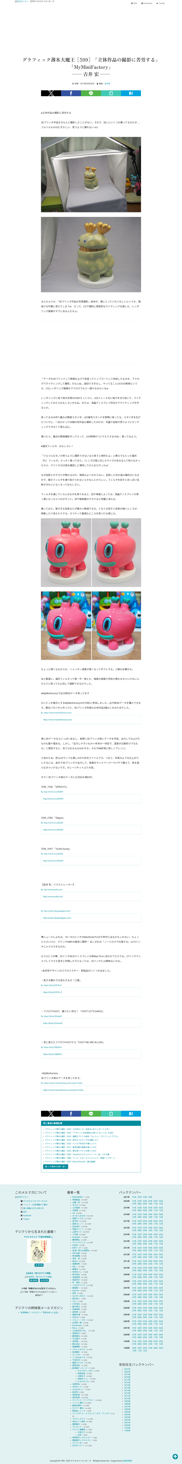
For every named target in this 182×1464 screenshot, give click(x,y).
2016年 (127, 1382)
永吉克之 (76, 1226)
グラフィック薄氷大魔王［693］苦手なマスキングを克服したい (72, 1140)
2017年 (127, 1380)
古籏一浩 (76, 1202)
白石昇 (75, 1245)
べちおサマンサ (78, 1285)
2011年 (127, 1396)
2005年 (127, 1412)
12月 (161, 1204)
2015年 (127, 1385)
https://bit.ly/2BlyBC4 (53, 1047)
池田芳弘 (76, 1384)
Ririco (74, 1328)
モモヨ (75, 1205)
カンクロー (77, 1355)
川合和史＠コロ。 (79, 1331)
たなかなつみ (83, 1381)
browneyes (77, 1325)
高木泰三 (76, 1299)
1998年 (127, 1431)
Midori (75, 1261)
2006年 (127, 1409)
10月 (150, 1204)
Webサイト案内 (78, 1421)
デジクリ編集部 (78, 1429)
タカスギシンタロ (85, 1371)
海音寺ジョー (83, 1379)
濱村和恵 (76, 1397)
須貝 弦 (76, 1258)
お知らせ (81, 1432)
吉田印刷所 (127, 1461)
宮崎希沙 (76, 1333)
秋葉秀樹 (76, 1309)
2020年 (127, 1372)
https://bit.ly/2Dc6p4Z (53, 1016)
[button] (51, 93)
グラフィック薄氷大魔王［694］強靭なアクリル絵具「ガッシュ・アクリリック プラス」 (82, 1136)
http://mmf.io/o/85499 (53, 792)
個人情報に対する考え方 (33, 1208)
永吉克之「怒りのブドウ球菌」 (39, 1273)
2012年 (127, 1393)
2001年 (127, 1423)
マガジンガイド (78, 1419)
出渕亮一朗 (77, 1323)
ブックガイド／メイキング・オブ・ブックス (91, 1413)
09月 (145, 1204)
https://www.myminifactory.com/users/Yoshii (63, 1083)
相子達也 (76, 1274)
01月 (134, 1197)
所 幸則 (76, 1283)
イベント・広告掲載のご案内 (35, 1205)
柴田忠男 (76, 1395)
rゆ (73, 1213)
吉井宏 (75, 1221)
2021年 (127, 1369)
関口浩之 (76, 1344)
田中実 (75, 1392)
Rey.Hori (75, 1291)
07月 (134, 1204)
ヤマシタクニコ (78, 1242)
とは (35, 1201)
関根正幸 (76, 1365)
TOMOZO (76, 1360)
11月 (156, 1204)
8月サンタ (76, 1248)
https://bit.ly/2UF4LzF (53, 985)
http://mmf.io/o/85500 (53, 823)
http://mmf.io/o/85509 (53, 854)
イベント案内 (78, 1403)
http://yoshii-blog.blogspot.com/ (57, 911)
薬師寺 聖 (76, 1315)
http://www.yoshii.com (53, 890)
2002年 (127, 1420)
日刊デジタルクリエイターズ (42, 1)
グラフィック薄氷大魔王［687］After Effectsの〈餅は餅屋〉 (71, 1162)
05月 (156, 1201)
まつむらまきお (78, 1216)
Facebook (147, 3)
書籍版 (34, 1280)
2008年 (127, 1404)
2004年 (127, 1414)
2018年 (127, 1377)
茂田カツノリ (78, 1229)
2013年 (127, 1390)
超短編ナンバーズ (79, 1368)
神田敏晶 (76, 1200)
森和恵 (75, 1312)
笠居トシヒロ (78, 1218)
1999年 (127, 1428)
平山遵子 (76, 1339)
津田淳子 (76, 1280)
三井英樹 (76, 1208)
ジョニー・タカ (78, 1320)
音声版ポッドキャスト (81, 1437)
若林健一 (76, 1341)
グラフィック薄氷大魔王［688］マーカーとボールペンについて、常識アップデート (80, 1158)
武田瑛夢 (76, 1277)
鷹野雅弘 (76, 1240)
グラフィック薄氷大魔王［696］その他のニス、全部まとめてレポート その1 (77, 1129)
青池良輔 (76, 1256)
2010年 (127, 1398)
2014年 (127, 1388)
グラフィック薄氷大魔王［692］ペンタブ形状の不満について (71, 1144)
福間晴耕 (76, 1347)
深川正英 (76, 1253)
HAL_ (74, 1266)
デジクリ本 (77, 1443)
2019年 (127, 1374)
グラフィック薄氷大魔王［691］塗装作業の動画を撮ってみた (71, 1147)
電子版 (40, 1265)
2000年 (127, 1425)
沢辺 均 (75, 1317)
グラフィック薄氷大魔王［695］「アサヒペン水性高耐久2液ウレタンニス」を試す (79, 1133)
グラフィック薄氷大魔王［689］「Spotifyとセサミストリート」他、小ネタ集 (77, 1154)
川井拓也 (76, 1304)
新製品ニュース (78, 1411)
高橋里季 (76, 1264)
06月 (161, 1201)
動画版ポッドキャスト (81, 1440)
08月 (140, 1204)
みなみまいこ (78, 1389)
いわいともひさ (78, 1349)
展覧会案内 (77, 1405)
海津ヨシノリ (78, 1224)
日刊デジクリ (78, 1445)
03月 (145, 1197)
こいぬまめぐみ (78, 1357)
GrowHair (76, 1237)
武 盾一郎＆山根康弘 (81, 1250)
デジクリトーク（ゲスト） (83, 1400)
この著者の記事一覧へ (56, 1167)
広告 (79, 1435)
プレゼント (77, 1427)
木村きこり (77, 1387)
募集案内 (76, 1424)
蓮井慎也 (76, 1307)
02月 (140, 1197)
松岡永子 (81, 1376)
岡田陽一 (76, 1288)
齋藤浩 (75, 1269)
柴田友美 (81, 1373)
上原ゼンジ (77, 1232)
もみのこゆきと (78, 1296)
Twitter (161, 3)
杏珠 (74, 1293)
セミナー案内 (78, 1408)
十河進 (75, 1234)
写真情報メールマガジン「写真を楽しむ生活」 (40, 1312)
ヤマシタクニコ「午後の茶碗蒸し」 (39, 1237)
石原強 (75, 1210)
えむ (74, 1301)
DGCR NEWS (77, 1197)
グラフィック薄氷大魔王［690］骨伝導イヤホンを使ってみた (71, 1151)
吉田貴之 (76, 1352)
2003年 (127, 1417)
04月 (150, 1197)
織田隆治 (76, 1336)
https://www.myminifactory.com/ (58, 713)
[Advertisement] (91, 32)
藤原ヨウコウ (77, 1363)
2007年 (127, 1406)
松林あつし (77, 1272)
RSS (135, 3)
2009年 (127, 1401)
